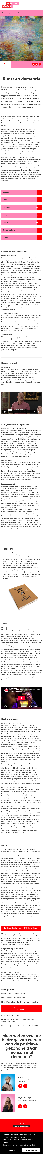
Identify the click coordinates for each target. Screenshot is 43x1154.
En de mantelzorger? (8, 484)
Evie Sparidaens (33, 492)
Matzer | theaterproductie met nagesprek (15, 628)
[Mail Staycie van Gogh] (20, 1106)
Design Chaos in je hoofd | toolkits (12, 949)
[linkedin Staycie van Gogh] (25, 1106)
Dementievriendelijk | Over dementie (13, 993)
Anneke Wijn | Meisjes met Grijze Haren (14, 806)
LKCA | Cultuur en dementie (10, 1015)
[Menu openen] (39, 5)
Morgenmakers (17, 430)
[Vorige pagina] (5, 64)
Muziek (5, 238)
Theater (6, 222)
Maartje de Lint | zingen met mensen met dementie (18, 934)
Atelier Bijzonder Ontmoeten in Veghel (14, 787)
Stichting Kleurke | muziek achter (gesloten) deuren (18, 849)
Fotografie (7, 215)
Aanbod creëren (7, 334)
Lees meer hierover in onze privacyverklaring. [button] (20, 1145)
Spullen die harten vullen (9, 313)
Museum (6, 192)
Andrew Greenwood (8, 369)
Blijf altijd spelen (6, 460)
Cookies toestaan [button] (31, 1150)
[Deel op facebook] (40, 64)
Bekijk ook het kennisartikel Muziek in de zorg (21, 928)
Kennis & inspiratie (7, 13)
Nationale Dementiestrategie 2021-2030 (24, 1026)
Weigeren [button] (12, 1150)
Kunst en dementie (21, 13)
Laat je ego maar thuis (22, 1019)
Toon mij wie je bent (9, 553)
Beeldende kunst (9, 230)
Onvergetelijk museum (8, 255)
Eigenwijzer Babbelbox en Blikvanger (13, 428)
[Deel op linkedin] (33, 64)
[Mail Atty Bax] (20, 1086)
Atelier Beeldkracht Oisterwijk (11, 723)
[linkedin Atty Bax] (25, 1086)
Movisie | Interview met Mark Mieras (13, 998)
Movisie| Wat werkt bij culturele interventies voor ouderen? (20, 1002)
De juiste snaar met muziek (10, 972)
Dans (5, 200)
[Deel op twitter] (36, 64)
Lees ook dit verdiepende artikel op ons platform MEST (22, 1008)
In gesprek (7, 207)
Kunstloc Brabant (10, 5)
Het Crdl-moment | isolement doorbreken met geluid (18, 888)
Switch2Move (5, 367)
